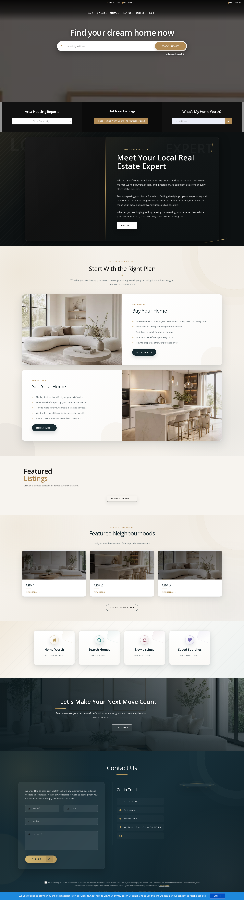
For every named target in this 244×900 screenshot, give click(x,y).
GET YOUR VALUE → (54, 655)
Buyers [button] (127, 13)
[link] (228, 121)
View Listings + (33, 591)
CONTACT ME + (122, 728)
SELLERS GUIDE (43, 428)
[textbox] (42, 121)
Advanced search (174, 54)
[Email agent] (140, 835)
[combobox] (42, 121)
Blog (151, 13)
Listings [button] (100, 13)
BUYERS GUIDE (143, 352)
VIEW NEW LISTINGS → (144, 655)
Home (90, 13)
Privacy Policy (164, 885)
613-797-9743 (115, 2)
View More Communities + (122, 608)
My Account (235, 3)
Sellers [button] (140, 13)
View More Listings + (122, 498)
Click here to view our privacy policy (109, 895)
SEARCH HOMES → (99, 655)
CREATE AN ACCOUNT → (190, 655)
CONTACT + (127, 225)
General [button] (114, 13)
